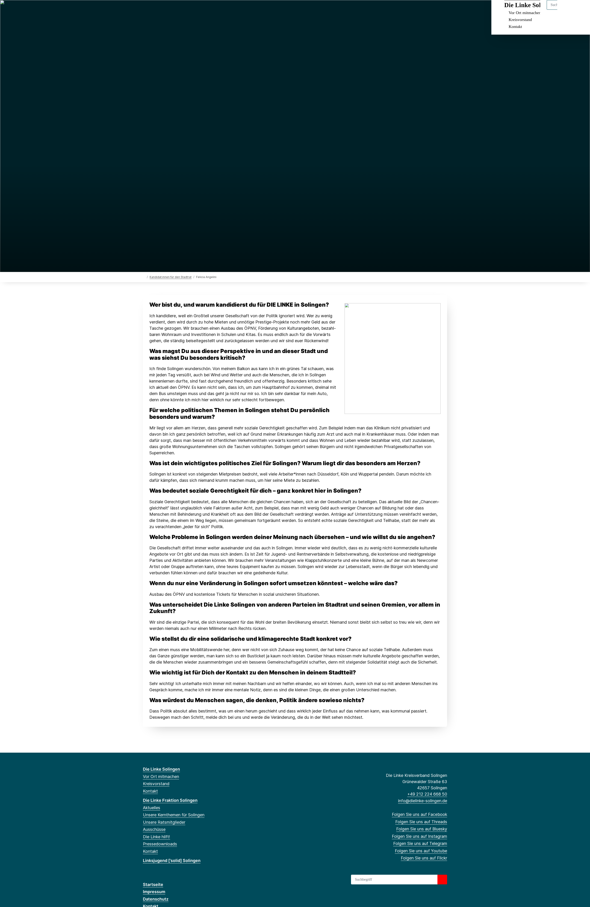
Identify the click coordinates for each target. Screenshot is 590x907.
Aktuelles (151, 807)
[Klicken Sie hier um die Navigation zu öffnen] (580, 9)
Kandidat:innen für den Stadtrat (171, 277)
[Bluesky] (160, 9)
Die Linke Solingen (161, 769)
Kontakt (515, 26)
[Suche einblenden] (567, 9)
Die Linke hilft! (156, 836)
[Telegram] (175, 9)
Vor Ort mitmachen (161, 776)
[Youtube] (183, 9)
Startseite (153, 884)
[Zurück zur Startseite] (144, 276)
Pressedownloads (160, 843)
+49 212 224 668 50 (427, 794)
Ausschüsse (154, 829)
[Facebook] (145, 9)
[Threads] (152, 9)
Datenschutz (155, 899)
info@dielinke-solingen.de (422, 800)
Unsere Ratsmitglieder (164, 822)
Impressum (154, 891)
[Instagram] (168, 9)
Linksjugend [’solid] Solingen (172, 860)
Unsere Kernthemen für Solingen (173, 814)
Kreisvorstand (520, 19)
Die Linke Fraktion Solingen (170, 800)
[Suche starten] (442, 879)
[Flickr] (190, 9)
